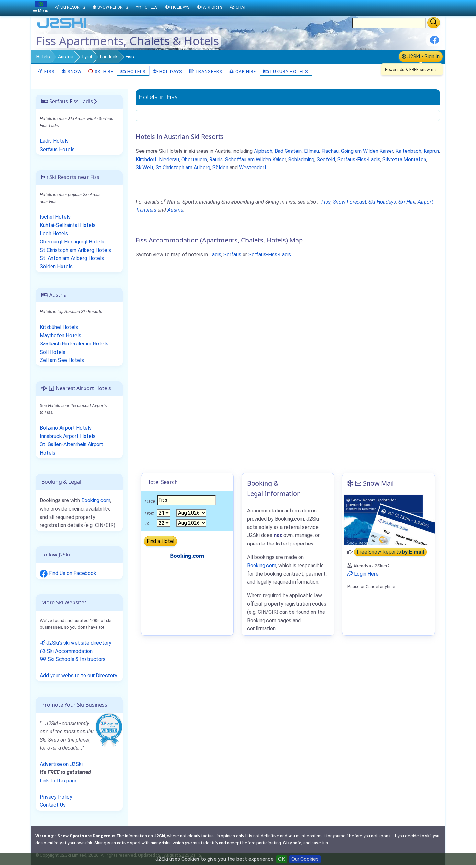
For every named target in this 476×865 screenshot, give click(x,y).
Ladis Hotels (54, 141)
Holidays (170, 71)
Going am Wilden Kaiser (367, 151)
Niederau (169, 159)
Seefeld (326, 159)
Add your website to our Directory (78, 675)
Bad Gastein (288, 151)
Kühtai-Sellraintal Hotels (68, 225)
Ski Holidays (382, 202)
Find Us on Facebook (72, 573)
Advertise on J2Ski (61, 764)
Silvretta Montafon (404, 159)
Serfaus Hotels (57, 149)
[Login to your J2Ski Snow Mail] (388, 519)
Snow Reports (112, 7)
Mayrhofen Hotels (60, 335)
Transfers (208, 71)
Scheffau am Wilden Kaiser (255, 159)
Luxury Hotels (288, 71)
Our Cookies (305, 859)
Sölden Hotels (56, 267)
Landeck (109, 56)
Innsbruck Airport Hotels (68, 436)
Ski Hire (104, 71)
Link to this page (59, 781)
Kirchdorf (146, 159)
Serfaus (232, 255)
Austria (65, 56)
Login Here (366, 574)
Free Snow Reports (390, 552)
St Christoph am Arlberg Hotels (75, 250)
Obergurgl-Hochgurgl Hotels (72, 242)
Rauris (216, 159)
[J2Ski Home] (62, 27)
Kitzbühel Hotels (59, 327)
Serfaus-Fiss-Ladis (358, 159)
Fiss (49, 71)
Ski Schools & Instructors (76, 659)
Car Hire (245, 71)
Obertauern (194, 159)
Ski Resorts (72, 7)
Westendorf (252, 167)
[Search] (433, 22)
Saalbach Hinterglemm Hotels (74, 344)
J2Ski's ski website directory (78, 643)
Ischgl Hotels (55, 217)
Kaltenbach (408, 151)
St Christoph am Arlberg (183, 167)
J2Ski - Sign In (423, 56)
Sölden (220, 167)
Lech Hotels (54, 233)
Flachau (330, 151)
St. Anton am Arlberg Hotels (72, 258)
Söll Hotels (52, 352)
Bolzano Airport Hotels (66, 428)
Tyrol (86, 56)
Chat (241, 7)
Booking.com (95, 500)
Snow (74, 71)
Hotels (43, 56)
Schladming (301, 159)
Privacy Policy (56, 797)
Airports (212, 7)
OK (281, 859)
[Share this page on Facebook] (434, 42)
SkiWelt (144, 167)
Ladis (215, 255)
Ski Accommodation (69, 651)
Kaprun (431, 151)
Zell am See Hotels (62, 360)
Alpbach (263, 151)
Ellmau (311, 151)
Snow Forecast (349, 202)
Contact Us (53, 805)
